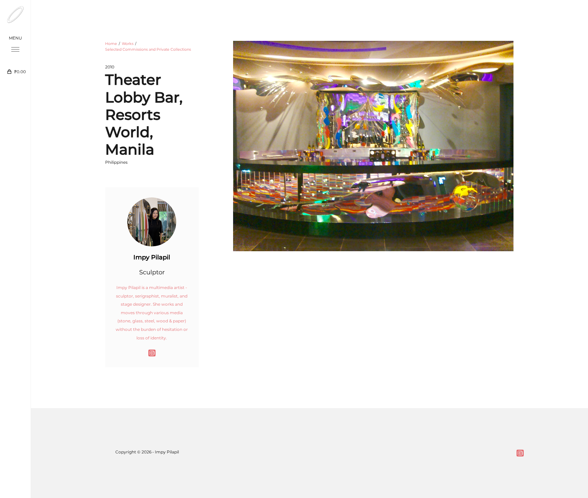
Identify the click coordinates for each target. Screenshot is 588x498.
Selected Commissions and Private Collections (148, 49)
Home (111, 43)
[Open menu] (15, 49)
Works (127, 43)
